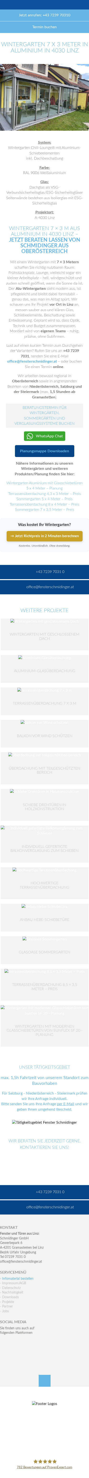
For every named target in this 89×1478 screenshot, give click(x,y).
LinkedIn (24, 1342)
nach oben (45, 1381)
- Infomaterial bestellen (16, 1278)
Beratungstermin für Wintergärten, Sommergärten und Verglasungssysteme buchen (44, 415)
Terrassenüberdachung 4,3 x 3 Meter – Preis (44, 494)
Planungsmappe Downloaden (44, 451)
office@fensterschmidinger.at (32, 361)
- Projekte (7, 1302)
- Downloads (9, 1297)
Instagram (24, 1352)
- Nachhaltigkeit (11, 1292)
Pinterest (14, 1352)
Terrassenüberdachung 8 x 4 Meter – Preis (44, 504)
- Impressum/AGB (13, 1283)
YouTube (3, 1352)
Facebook (3, 1342)
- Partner (6, 1306)
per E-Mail (65, 1104)
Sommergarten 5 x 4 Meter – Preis (44, 499)
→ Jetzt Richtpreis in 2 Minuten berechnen (44, 536)
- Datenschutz (10, 1288)
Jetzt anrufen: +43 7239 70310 (44, 15)
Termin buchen (44, 27)
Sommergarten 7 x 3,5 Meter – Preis (44, 510)
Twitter (14, 1342)
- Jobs (4, 1311)
